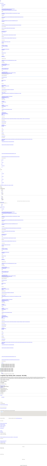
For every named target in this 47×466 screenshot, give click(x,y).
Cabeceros (4, 89)
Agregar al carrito (3, 188)
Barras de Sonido (7, 213)
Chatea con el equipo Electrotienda (4, 404)
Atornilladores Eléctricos (9, 144)
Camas (2, 89)
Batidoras (6, 64)
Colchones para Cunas (4, 96)
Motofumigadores (8, 153)
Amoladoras (3, 141)
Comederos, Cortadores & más (5, 106)
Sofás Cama (6, 89)
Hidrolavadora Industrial (9, 156)
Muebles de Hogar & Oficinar (4, 85)
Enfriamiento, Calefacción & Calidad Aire (4, 45)
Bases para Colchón (19, 93)
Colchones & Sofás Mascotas (4, 105)
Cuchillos (3, 60)
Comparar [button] (2, 386)
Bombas (12, 144)
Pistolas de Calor (14, 153)
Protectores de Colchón (8, 93)
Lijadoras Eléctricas (4, 153)
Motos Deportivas (7, 342)
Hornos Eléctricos (7, 73)
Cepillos (23, 118)
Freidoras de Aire (10, 72)
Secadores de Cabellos (9, 118)
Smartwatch (8, 13)
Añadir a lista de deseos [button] (6, 386)
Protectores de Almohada (14, 93)
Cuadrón (29, 342)
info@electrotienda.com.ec (19, 418)
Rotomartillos (12, 141)
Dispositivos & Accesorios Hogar (4, 125)
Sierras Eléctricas (17, 156)
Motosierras (11, 153)
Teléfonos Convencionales (13, 13)
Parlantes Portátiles (6, 9)
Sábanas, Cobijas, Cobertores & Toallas (4, 93)
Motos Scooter (14, 342)
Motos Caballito (11, 342)
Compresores (9, 141)
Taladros (3, 144)
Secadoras (5, 41)
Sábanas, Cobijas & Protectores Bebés (5, 97)
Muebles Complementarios (11, 89)
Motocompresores (6, 141)
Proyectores (7, 20)
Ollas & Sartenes (6, 72)
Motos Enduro (23, 342)
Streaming (5, 20)
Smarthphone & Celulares (4, 13)
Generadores (5, 144)
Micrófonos (10, 213)
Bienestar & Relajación (4, 118)
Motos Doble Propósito (18, 342)
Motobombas (3, 156)
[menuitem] (24, 4)
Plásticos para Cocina (6, 60)
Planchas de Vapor (4, 80)
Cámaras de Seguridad (11, 20)
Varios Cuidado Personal (27, 118)
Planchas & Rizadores (14, 118)
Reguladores (11, 60)
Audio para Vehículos (14, 213)
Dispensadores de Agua (4, 280)
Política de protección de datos (3, 423)
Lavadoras (3, 41)
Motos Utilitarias (3, 342)
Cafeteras (3, 68)
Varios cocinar (10, 73)
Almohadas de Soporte (9, 109)
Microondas (3, 252)
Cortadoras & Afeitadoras (19, 118)
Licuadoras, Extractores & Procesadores (4, 64)
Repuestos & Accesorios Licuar (6, 65)
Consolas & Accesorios (4, 31)
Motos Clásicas (26, 342)
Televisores (3, 20)
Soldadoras (6, 156)
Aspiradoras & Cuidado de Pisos (4, 101)
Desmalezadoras (14, 156)
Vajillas (9, 60)
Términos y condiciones (2, 425)
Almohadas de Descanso (4, 109)
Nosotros (1, 430)
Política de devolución (2, 424)
